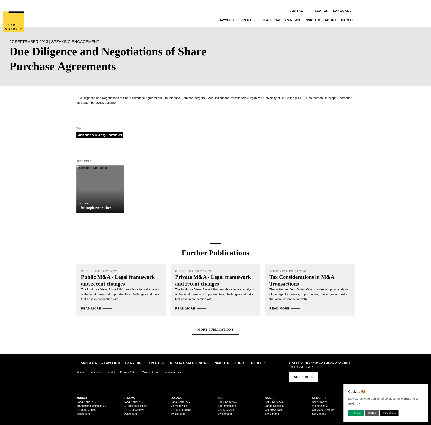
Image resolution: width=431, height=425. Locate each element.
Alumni (80, 372)
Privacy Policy (128, 372)
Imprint (111, 372)
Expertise (247, 20)
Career (348, 20)
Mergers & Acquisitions (99, 135)
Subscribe (303, 377)
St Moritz (319, 397)
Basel (269, 397)
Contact (297, 10)
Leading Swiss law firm (98, 363)
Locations (96, 372)
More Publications (215, 329)
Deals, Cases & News (280, 20)
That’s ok (356, 413)
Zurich (81, 397)
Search (321, 10)
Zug (220, 397)
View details (389, 413)
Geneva (129, 397)
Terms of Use (150, 372)
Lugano (176, 397)
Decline (372, 413)
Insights (312, 20)
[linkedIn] (325, 376)
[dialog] (385, 403)
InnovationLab (172, 372)
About (330, 20)
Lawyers (226, 20)
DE (335, 6)
